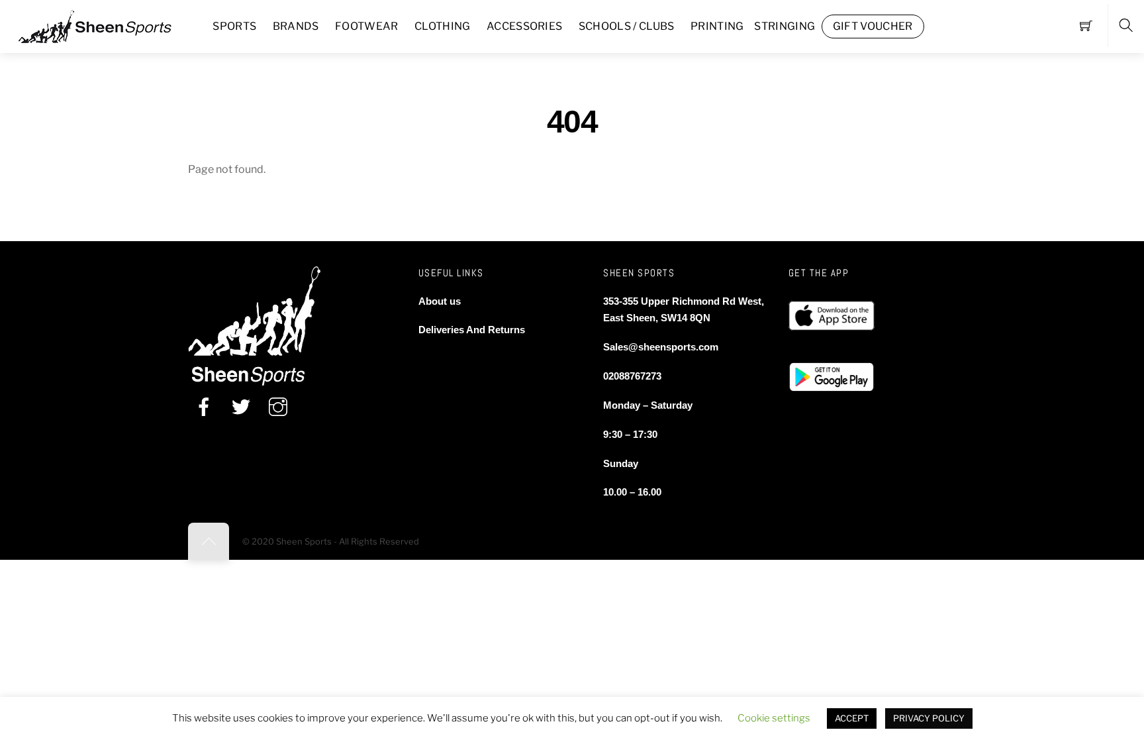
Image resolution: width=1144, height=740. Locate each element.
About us (439, 301)
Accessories (525, 26)
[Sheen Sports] (106, 25)
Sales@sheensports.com (660, 346)
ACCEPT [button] (852, 718)
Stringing (784, 26)
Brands (296, 26)
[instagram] (278, 407)
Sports (234, 26)
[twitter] (241, 407)
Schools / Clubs (627, 26)
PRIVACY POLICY (929, 718)
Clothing (442, 26)
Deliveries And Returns (471, 329)
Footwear (367, 26)
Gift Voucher (873, 26)
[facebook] (204, 407)
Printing (717, 26)
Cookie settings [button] (774, 718)
